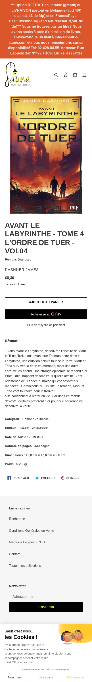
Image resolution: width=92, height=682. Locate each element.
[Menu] (84, 74)
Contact (14, 554)
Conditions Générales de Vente (31, 530)
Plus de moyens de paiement (46, 325)
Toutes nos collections (25, 565)
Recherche (17, 519)
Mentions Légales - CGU (27, 542)
